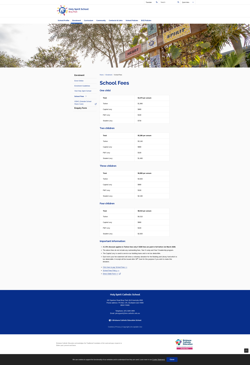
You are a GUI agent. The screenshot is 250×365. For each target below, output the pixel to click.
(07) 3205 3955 (129, 311)
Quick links (185, 2)
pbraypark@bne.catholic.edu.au (127, 313)
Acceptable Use (136, 327)
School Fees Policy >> (111, 270)
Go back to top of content (246, 350)
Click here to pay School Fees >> (115, 267)
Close (172, 359)
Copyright (125, 327)
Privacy (118, 327)
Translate (149, 2)
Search (178, 2)
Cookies (111, 327)
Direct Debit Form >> (110, 274)
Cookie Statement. (158, 359)
